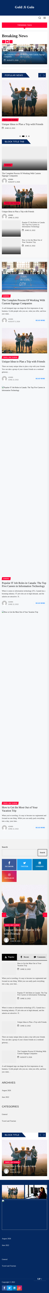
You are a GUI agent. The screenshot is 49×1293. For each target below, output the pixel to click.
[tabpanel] (24, 104)
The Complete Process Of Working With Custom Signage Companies (23, 302)
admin (10, 179)
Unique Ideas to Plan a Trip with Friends (22, 124)
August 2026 (6, 1090)
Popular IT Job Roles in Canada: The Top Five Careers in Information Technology (33, 225)
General (4, 1114)
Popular (11, 957)
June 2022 (5, 1097)
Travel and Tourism (9, 1121)
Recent (26, 957)
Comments (41, 957)
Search (5, 847)
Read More (40, 320)
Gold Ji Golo (24, 7)
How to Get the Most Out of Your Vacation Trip (32, 241)
